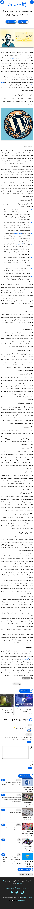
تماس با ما (23, 897)
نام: (32, 762)
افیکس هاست (21, 900)
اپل (23, 888)
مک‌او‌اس (7, 888)
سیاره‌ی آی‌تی (14, 4)
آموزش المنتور (25, 659)
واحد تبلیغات (16, 684)
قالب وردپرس (19, 244)
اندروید (27, 888)
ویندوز (18, 888)
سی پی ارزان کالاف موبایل (26, 874)
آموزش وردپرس (11, 58)
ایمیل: (31, 765)
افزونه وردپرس (18, 233)
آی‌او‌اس (13, 888)
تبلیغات (30, 897)
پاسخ (29, 730)
